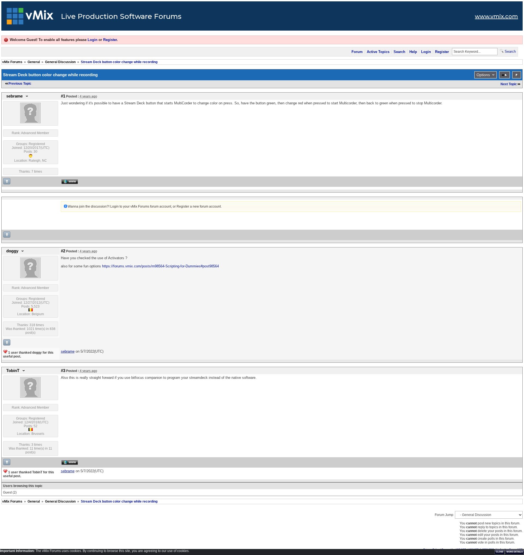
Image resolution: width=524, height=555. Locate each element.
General (34, 62)
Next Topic (509, 84)
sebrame (14, 96)
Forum (357, 52)
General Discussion (60, 62)
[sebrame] (30, 122)
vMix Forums (12, 62)
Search (399, 52)
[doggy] (30, 277)
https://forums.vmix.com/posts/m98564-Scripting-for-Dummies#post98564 (160, 266)
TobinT (12, 370)
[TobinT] (30, 396)
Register (110, 40)
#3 (63, 370)
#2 (63, 251)
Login (92, 40)
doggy (12, 251)
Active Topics (378, 52)
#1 (63, 96)
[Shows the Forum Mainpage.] (30, 18)
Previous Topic (19, 83)
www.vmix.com (496, 16)
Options (483, 75)
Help (413, 52)
